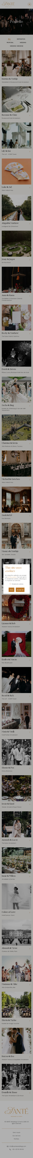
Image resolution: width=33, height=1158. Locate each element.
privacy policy (12, 577)
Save (11, 590)
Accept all (20, 590)
